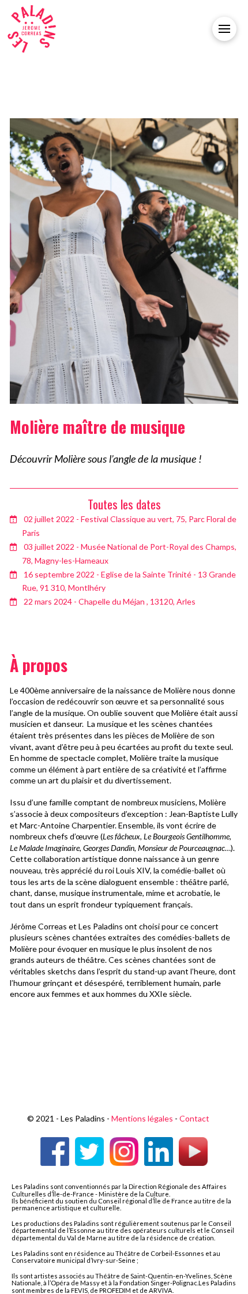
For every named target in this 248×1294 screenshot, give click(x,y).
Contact (194, 1118)
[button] (224, 29)
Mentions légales (142, 1118)
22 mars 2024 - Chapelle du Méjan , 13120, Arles (110, 601)
